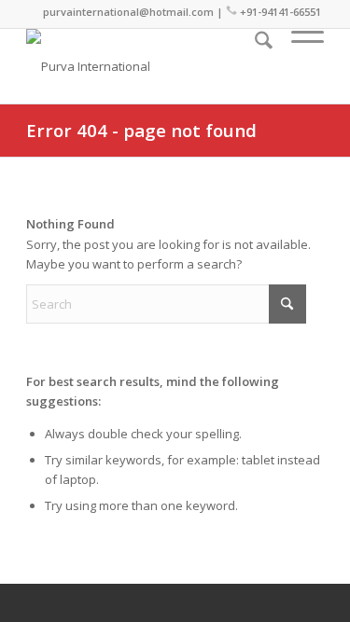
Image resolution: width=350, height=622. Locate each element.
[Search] (254, 66)
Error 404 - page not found (141, 130)
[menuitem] (254, 66)
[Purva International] (145, 66)
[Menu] (298, 66)
